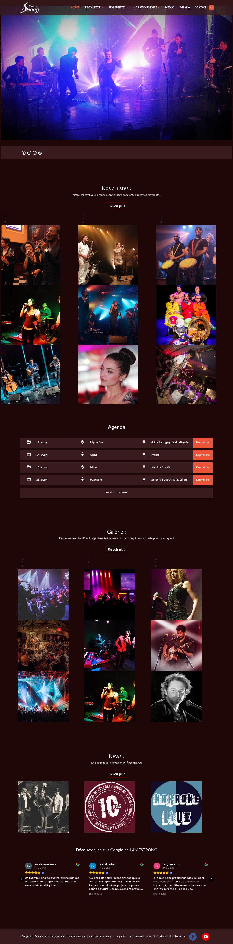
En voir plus (116, 206)
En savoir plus (203, 442)
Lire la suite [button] (95, 893)
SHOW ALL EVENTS (116, 493)
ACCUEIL (75, 7)
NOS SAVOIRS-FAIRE (145, 7)
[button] (211, 879)
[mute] (40, 153)
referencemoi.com (101, 936)
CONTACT (200, 7)
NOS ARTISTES (117, 7)
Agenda (121, 936)
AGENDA (185, 7)
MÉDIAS (169, 7)
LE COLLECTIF (92, 7)
